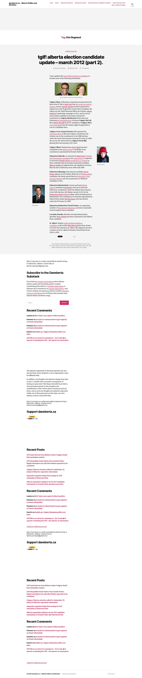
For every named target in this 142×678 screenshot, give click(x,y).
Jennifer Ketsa (64, 161)
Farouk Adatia (67, 107)
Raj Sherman (70, 199)
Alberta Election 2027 (119, 3)
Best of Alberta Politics (119, 5)
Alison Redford (56, 244)
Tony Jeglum (61, 217)
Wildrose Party (86, 174)
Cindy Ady (68, 104)
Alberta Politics (71, 51)
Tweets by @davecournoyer (37, 526)
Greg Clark (76, 147)
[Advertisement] (71, 19)
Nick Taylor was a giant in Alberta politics (50, 316)
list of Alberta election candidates (76, 76)
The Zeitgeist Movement (67, 208)
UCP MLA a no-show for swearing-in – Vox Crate (44, 338)
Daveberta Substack (67, 3)
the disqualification (64, 121)
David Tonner (86, 244)
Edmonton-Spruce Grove (59, 195)
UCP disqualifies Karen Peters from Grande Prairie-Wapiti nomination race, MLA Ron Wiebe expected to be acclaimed (47, 463)
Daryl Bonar (79, 244)
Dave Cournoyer (61, 68)
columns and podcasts (45, 282)
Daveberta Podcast (80, 3)
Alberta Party (68, 150)
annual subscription (56, 289)
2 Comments (85, 68)
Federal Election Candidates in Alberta (99, 3)
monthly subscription (55, 286)
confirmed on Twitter (79, 161)
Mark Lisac (80, 156)
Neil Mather (67, 188)
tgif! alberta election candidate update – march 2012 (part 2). (71, 59)
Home (51, 3)
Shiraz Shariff (58, 123)
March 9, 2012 (74, 68)
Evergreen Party (56, 134)
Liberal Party (78, 158)
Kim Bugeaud (73, 226)
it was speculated (56, 125)
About (57, 3)
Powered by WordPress (69, 674)
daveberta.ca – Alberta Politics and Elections (46, 674)
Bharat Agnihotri (56, 165)
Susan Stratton (75, 247)
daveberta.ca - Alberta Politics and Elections (23, 4)
